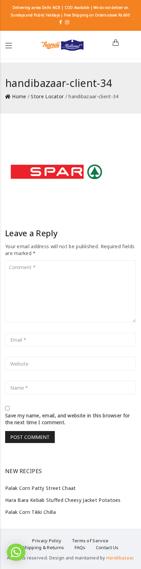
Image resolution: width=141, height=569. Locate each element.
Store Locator (47, 96)
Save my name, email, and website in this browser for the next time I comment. (67, 419)
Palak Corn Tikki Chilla (30, 512)
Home (19, 96)
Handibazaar (119, 558)
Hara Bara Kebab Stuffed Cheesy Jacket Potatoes (63, 500)
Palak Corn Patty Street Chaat (40, 488)
